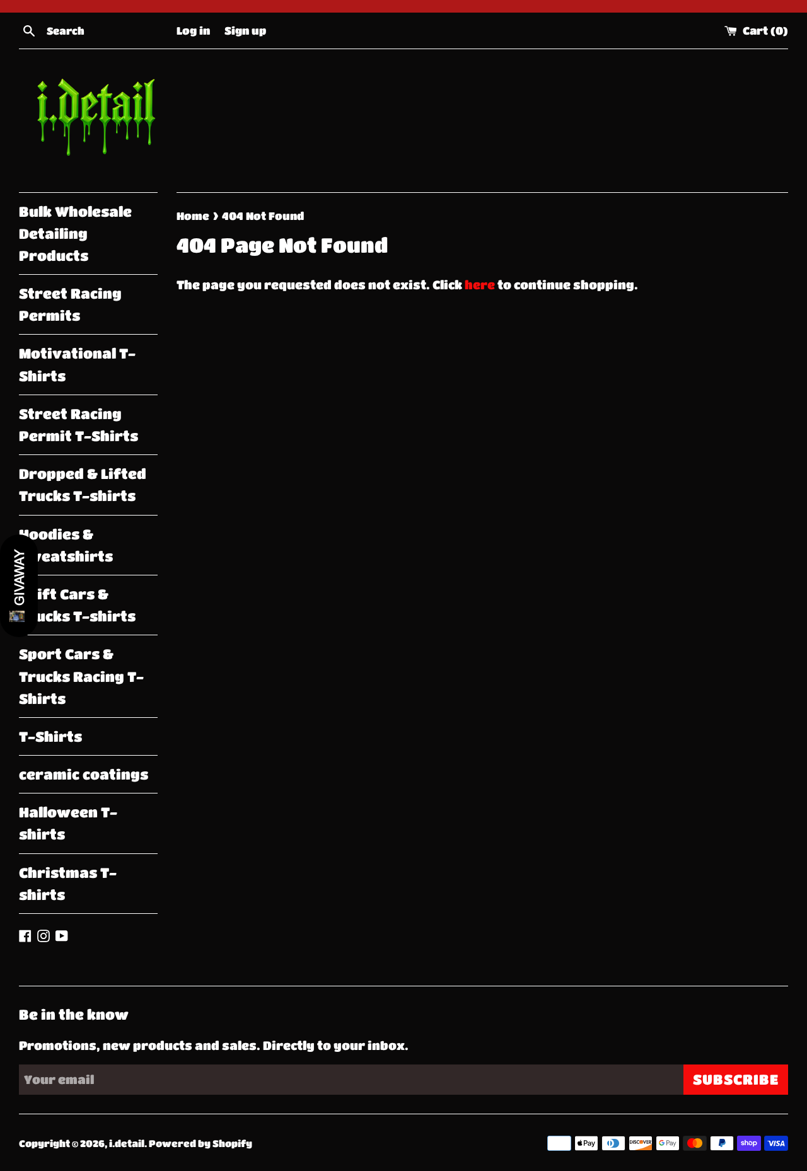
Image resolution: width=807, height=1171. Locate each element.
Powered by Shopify (200, 1143)
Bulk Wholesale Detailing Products (75, 233)
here (480, 284)
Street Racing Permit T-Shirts (78, 425)
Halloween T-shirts (68, 823)
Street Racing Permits (70, 304)
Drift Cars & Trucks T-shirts (77, 605)
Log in (193, 30)
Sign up (245, 30)
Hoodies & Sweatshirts (66, 545)
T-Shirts (50, 736)
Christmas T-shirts (68, 884)
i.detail (126, 1143)
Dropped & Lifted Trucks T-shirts (82, 485)
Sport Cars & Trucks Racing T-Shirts (81, 676)
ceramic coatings (83, 774)
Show (19, 585)
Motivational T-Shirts (77, 364)
